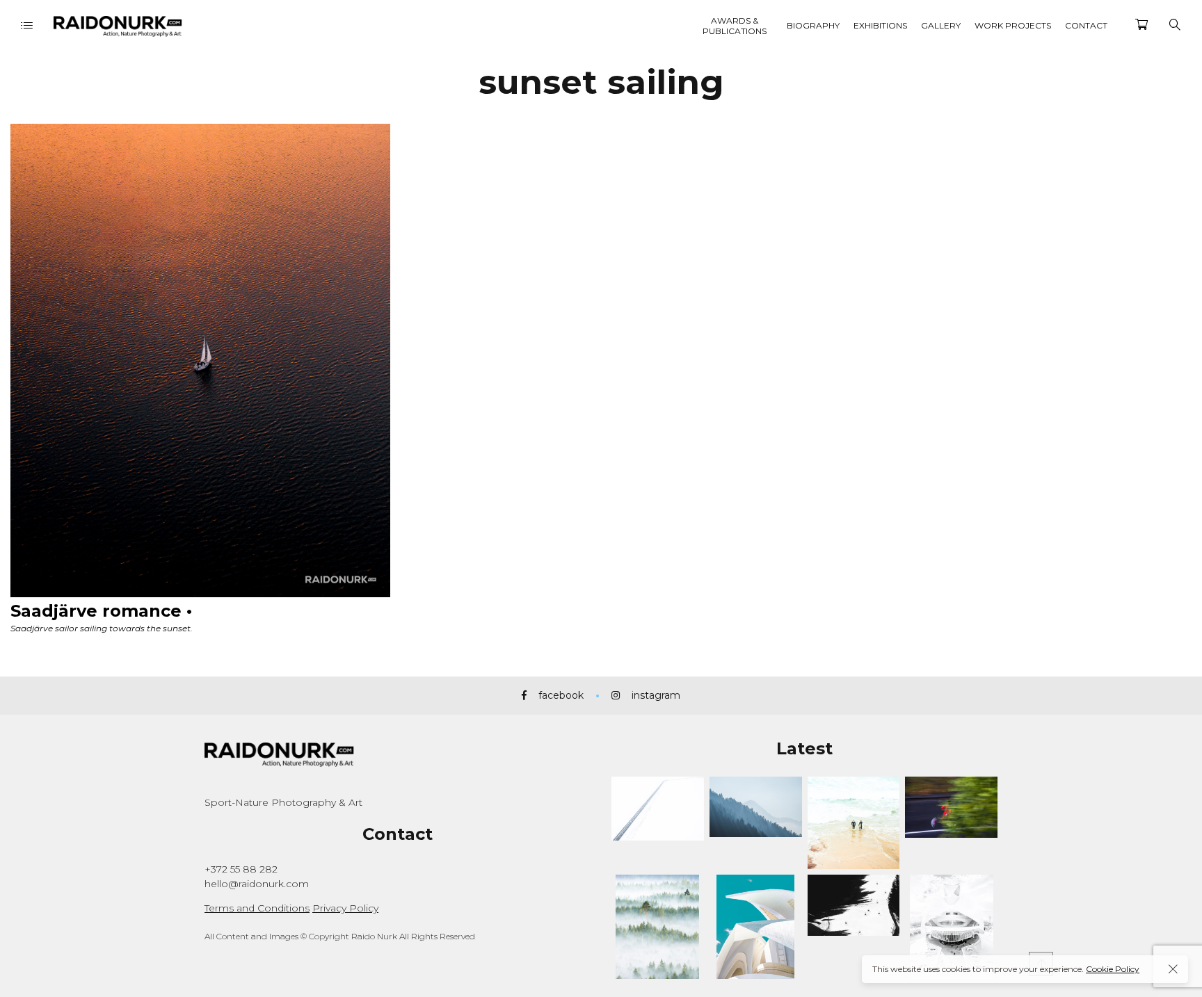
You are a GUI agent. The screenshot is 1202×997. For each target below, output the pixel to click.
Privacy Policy (345, 908)
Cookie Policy (1112, 969)
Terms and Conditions (257, 908)
